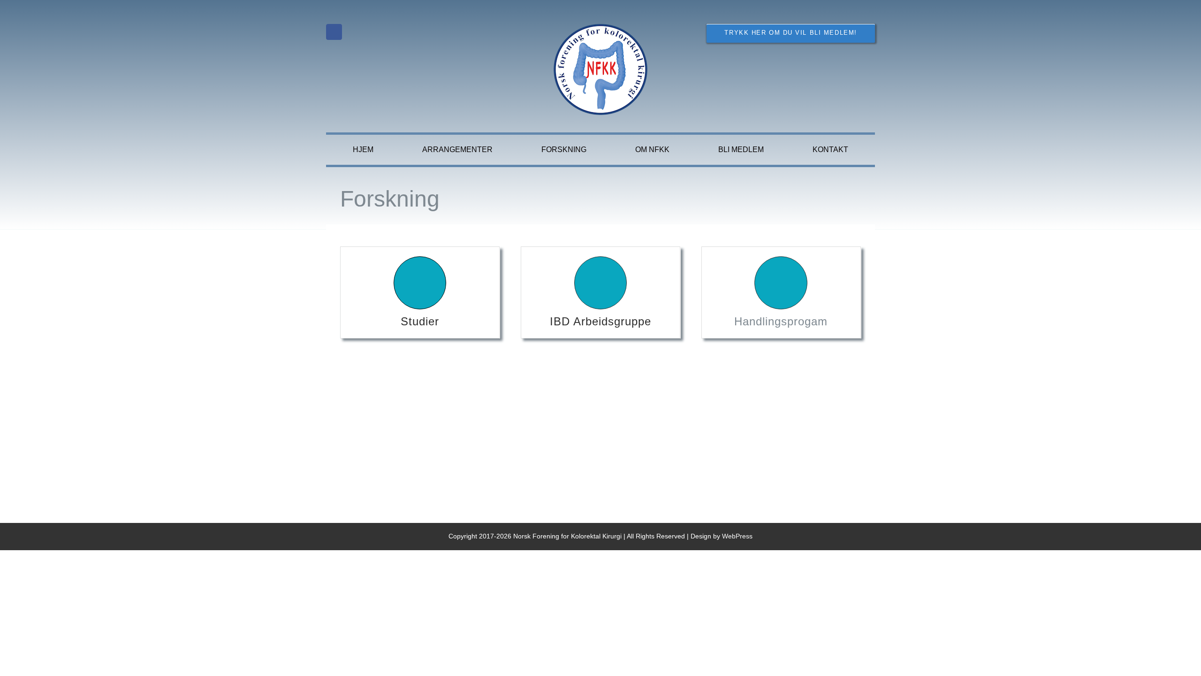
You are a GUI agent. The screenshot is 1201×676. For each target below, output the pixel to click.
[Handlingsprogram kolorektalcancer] (781, 292)
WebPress (737, 536)
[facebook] (334, 32)
